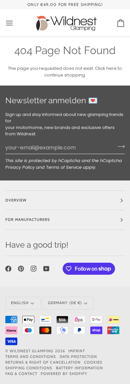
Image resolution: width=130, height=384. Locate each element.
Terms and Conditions (30, 356)
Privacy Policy (20, 167)
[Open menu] (15, 22)
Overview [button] (16, 200)
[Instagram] (34, 269)
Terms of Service (64, 167)
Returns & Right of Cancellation (43, 362)
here (111, 68)
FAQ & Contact (21, 373)
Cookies (93, 362)
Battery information (79, 368)
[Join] (119, 146)
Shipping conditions (29, 368)
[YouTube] (46, 269)
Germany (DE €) (65, 302)
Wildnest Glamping (31, 351)
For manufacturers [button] (27, 219)
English (20, 302)
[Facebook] (8, 269)
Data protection (78, 356)
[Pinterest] (21, 269)
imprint (76, 351)
